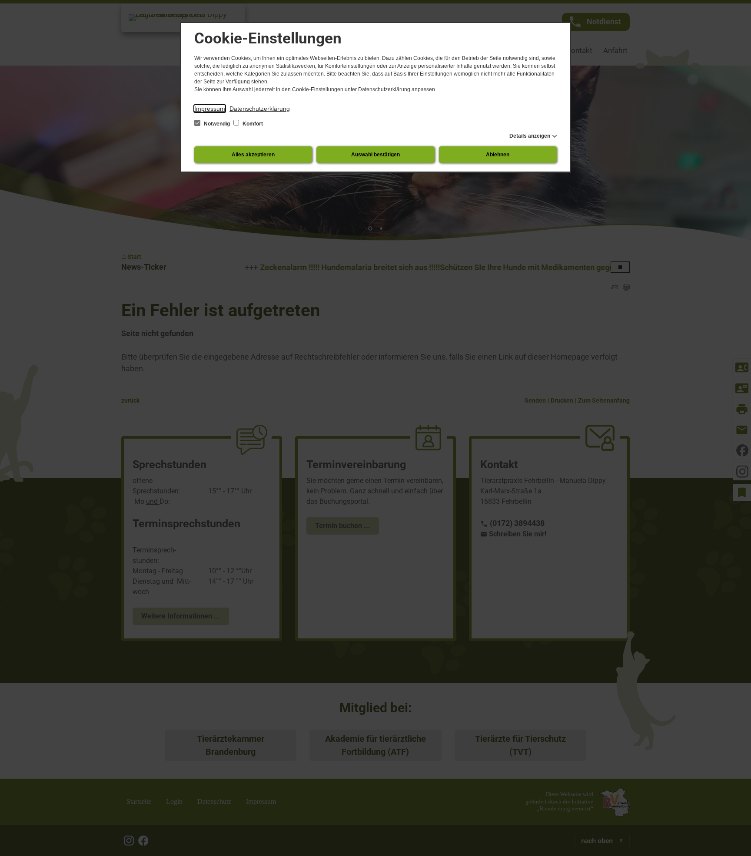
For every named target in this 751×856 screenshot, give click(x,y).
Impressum (209, 108)
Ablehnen (497, 155)
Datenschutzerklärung (259, 108)
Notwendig (217, 124)
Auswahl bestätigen (375, 155)
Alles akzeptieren (253, 155)
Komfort (252, 124)
